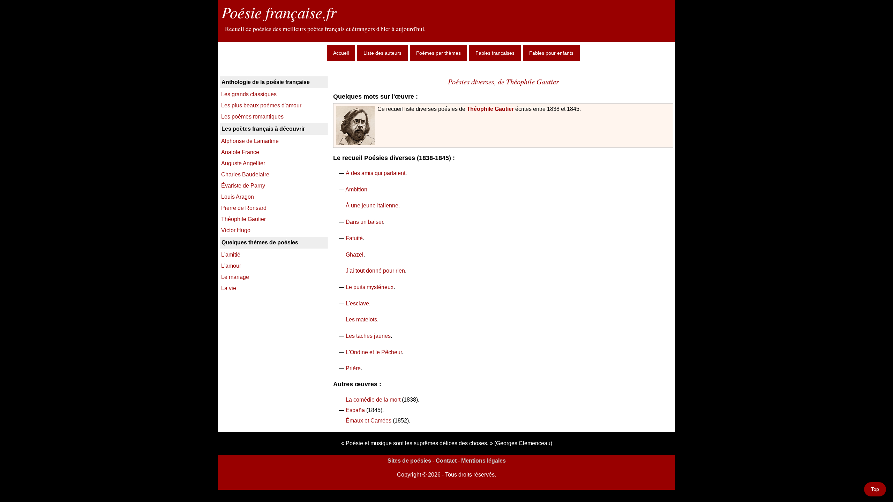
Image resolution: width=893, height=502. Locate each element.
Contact (446, 461)
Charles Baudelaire (245, 174)
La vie (228, 288)
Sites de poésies (409, 461)
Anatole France (240, 152)
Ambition (356, 189)
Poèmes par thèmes (438, 53)
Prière (353, 368)
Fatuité (354, 238)
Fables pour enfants (551, 53)
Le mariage (235, 277)
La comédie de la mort (373, 400)
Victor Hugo (235, 230)
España (355, 410)
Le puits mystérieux (369, 287)
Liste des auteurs (382, 53)
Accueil (341, 53)
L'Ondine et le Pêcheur (374, 352)
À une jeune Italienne (372, 205)
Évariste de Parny (243, 186)
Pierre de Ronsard (244, 208)
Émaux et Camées (368, 421)
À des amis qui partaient (375, 173)
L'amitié (230, 255)
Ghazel (354, 255)
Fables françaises (495, 53)
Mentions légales (483, 461)
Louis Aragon (237, 197)
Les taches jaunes (368, 336)
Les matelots (361, 319)
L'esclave (357, 303)
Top (875, 489)
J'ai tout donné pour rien (375, 271)
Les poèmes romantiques (252, 117)
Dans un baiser (364, 222)
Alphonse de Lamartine (250, 141)
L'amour (231, 266)
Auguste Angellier (243, 163)
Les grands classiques (249, 94)
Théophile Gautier (490, 109)
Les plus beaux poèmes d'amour (261, 105)
